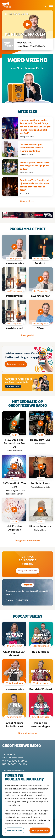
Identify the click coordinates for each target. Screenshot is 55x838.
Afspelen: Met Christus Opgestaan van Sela (14, 510)
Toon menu (51, 5)
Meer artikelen (27, 201)
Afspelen (14, 247)
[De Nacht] (41, 247)
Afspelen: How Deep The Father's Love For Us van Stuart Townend (14, 423)
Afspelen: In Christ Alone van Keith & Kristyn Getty (41, 466)
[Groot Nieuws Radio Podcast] (14, 705)
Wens (40, 328)
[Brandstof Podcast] (41, 671)
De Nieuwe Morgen (25, 34)
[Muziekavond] (14, 279)
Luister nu (27, 24)
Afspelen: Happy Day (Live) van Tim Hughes (41, 423)
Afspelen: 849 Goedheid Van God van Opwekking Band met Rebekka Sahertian (14, 466)
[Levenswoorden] (14, 671)
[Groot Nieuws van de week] (14, 634)
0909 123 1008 (9, 760)
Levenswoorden (14, 263)
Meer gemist (27, 335)
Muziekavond (14, 296)
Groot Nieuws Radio (7, 5)
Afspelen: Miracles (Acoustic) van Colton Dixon (41, 510)
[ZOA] (27, 215)
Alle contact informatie (13, 770)
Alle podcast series (27, 733)
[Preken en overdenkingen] (41, 705)
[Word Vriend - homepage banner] (27, 382)
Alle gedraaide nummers (27, 540)
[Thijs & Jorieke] (41, 634)
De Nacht (40, 263)
